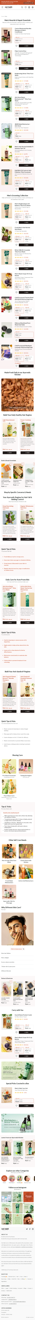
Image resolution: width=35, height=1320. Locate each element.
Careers (30, 1288)
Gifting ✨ (23, 1279)
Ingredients (4, 1281)
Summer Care (12, 1276)
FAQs (2, 1288)
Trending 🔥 (4, 1276)
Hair (18, 1276)
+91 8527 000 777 (11, 1297)
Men (6, 16)
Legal (7, 1288)
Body (25, 1276)
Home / (3, 16)
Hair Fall (14, 1279)
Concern (30, 1279)
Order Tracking (13, 1288)
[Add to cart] (11, 464)
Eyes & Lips (3, 1279)
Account (20, 1288)
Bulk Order (9, 1290)
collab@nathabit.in (12, 1299)
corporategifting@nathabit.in (19, 1301)
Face (21, 1276)
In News (3, 1290)
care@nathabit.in (13, 1303)
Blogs (25, 1288)
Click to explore (16, 1)
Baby (9, 1279)
